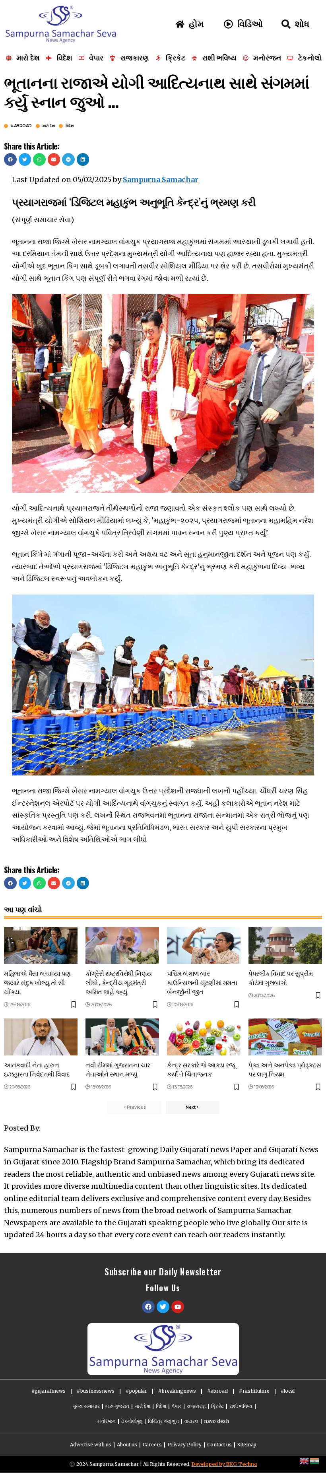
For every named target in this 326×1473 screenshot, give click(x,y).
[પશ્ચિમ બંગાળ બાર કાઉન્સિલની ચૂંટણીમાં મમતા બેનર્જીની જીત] (204, 945)
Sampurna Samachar (160, 179)
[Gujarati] (315, 1460)
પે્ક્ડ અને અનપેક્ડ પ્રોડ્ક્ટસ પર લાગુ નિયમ (284, 1069)
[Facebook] (148, 1306)
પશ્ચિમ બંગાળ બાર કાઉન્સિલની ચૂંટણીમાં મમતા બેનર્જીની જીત (202, 982)
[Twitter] (163, 1306)
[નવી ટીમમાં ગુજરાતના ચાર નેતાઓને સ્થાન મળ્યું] (122, 1036)
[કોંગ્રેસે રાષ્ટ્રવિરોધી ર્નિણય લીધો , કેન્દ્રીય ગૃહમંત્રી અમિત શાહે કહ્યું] (122, 945)
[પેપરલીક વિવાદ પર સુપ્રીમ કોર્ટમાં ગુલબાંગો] (285, 945)
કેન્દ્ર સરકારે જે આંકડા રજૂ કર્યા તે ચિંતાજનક (201, 1069)
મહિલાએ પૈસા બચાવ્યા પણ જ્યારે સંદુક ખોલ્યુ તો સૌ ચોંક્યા (37, 982)
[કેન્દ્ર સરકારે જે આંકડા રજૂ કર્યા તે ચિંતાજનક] (204, 1036)
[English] (304, 1460)
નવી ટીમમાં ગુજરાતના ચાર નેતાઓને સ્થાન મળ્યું (117, 1069)
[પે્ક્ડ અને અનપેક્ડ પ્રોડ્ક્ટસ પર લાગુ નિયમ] (285, 1036)
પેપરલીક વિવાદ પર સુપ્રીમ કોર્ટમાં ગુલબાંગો (280, 977)
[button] (10, 159)
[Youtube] (177, 1306)
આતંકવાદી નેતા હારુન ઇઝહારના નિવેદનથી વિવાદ (37, 1069)
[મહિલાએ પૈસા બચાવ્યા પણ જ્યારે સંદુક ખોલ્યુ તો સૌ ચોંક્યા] (41, 945)
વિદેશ (70, 126)
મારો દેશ (49, 126)
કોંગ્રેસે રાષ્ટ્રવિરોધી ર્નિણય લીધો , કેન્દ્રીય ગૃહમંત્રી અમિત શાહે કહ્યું (118, 982)
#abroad (21, 126)
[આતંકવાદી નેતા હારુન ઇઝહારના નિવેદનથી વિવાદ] (41, 1036)
